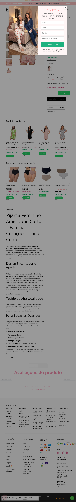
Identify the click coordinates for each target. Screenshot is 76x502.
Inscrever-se (52, 44)
